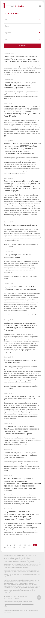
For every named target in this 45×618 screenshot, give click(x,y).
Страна (7, 26)
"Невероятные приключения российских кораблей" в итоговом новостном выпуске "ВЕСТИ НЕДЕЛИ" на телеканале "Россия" (22, 59)
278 (15, 545)
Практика (8, 33)
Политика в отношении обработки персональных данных (15, 597)
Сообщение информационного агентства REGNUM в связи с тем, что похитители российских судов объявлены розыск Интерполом (20, 326)
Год (6, 19)
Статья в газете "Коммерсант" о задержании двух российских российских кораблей (22, 397)
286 (19, 547)
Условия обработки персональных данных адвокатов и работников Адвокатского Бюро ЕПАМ (18, 603)
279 (20, 545)
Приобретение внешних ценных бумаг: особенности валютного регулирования (20, 287)
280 (25, 545)
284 (9, 547)
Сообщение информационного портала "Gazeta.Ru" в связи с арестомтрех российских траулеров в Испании (20, 85)
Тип (6, 39)
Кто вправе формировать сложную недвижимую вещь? (18, 255)
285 (14, 547)
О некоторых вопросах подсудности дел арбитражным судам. (20, 361)
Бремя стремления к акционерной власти (20, 225)
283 (5, 547)
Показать (22, 45)
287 (24, 547)
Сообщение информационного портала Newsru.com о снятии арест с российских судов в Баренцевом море (20, 455)
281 (29, 545)
